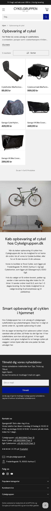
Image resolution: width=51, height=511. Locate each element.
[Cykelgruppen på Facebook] (3, 474)
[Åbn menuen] (3, 9)
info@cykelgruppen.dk (15, 457)
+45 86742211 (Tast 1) (26, 443)
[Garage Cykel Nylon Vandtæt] (12, 107)
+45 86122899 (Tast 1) (22, 440)
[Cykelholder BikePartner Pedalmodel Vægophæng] (12, 71)
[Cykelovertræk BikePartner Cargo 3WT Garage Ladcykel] (38, 71)
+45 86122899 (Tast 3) (24, 437)
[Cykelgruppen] (25, 9)
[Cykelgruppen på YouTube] (11, 474)
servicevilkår (28, 505)
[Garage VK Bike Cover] (38, 107)
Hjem (4, 25)
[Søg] (46, 17)
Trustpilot (24, 449)
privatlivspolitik (15, 505)
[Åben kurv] (46, 9)
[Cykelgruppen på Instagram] (7, 474)
